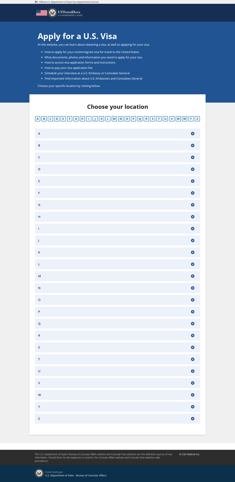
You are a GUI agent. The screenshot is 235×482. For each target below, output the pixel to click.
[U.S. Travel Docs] (59, 13)
